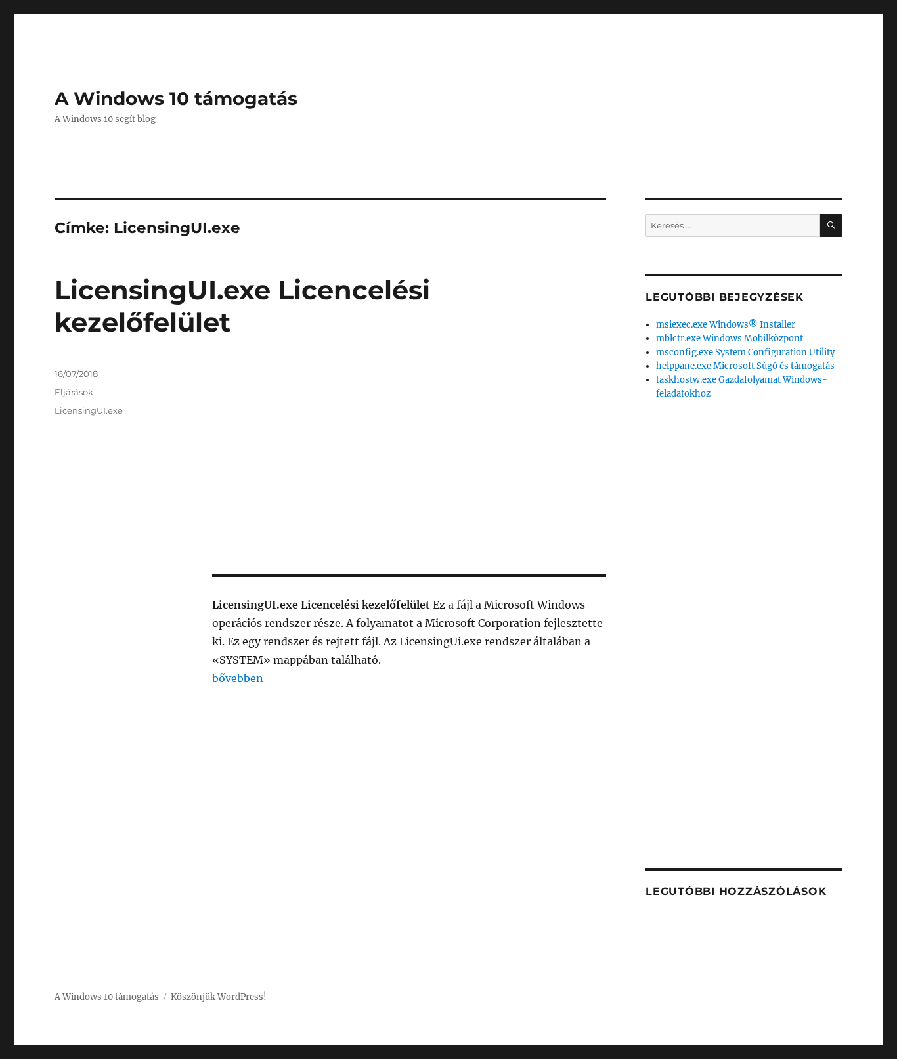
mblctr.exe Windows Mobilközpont (729, 338)
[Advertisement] (412, 465)
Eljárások (74, 392)
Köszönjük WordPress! (219, 997)
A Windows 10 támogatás (176, 98)
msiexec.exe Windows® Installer (725, 324)
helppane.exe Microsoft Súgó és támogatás (745, 366)
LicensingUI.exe (89, 410)
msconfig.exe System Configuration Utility (745, 352)
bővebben (237, 678)
